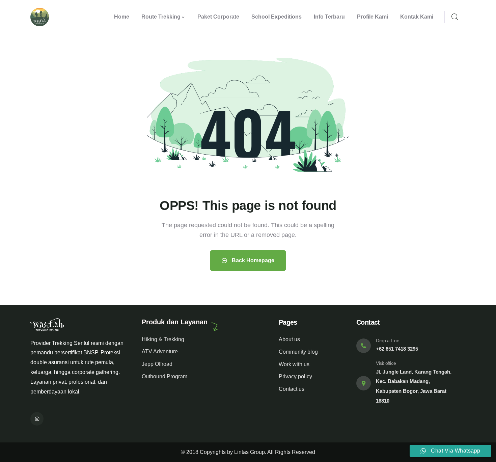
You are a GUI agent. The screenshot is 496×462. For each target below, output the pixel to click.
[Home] (39, 17)
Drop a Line (387, 340)
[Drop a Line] (363, 345)
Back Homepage (252, 260)
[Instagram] (37, 418)
